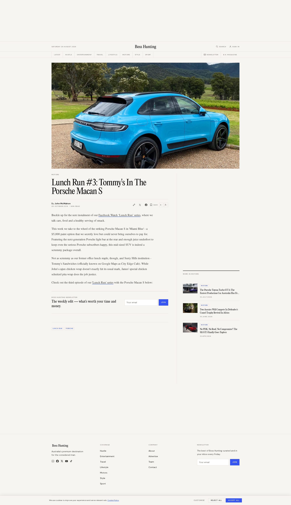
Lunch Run (57, 328)
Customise (199, 500)
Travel (100, 55)
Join (163, 302)
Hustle (68, 55)
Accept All (233, 500)
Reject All (216, 500)
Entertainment (84, 55)
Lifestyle (112, 55)
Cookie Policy (113, 500)
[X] (62, 461)
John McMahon (63, 203)
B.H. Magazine (230, 55)
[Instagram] (53, 461)
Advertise (153, 456)
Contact (153, 467)
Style (137, 55)
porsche (69, 328)
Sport (148, 55)
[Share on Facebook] (146, 204)
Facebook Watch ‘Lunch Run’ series (119, 215)
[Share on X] (140, 204)
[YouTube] (66, 461)
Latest (57, 55)
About (152, 450)
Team (151, 461)
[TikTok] (71, 461)
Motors (126, 55)
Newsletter (212, 55)
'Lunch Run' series (102, 282)
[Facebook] (57, 461)
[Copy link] (134, 204)
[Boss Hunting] (145, 47)
